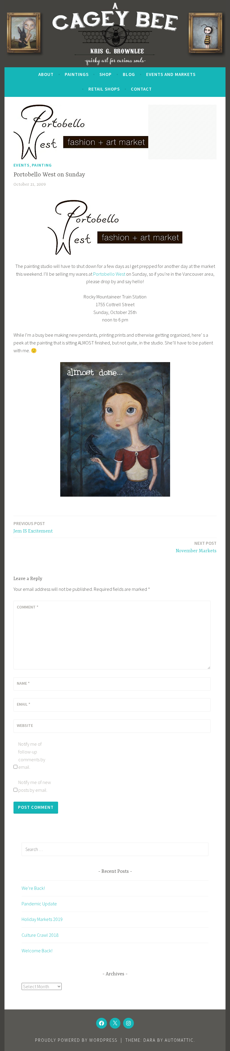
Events (21, 165)
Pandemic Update (39, 904)
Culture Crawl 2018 (40, 935)
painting (42, 165)
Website (25, 725)
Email (23, 704)
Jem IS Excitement (33, 527)
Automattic (179, 1040)
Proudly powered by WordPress (76, 1040)
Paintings (77, 74)
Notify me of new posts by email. (34, 786)
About (46, 74)
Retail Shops (104, 89)
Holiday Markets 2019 (42, 919)
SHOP (105, 74)
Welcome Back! (37, 951)
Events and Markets (171, 74)
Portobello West (109, 274)
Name (23, 683)
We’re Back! (33, 888)
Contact (141, 89)
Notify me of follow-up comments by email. (31, 755)
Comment (27, 607)
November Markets (196, 547)
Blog (129, 74)
